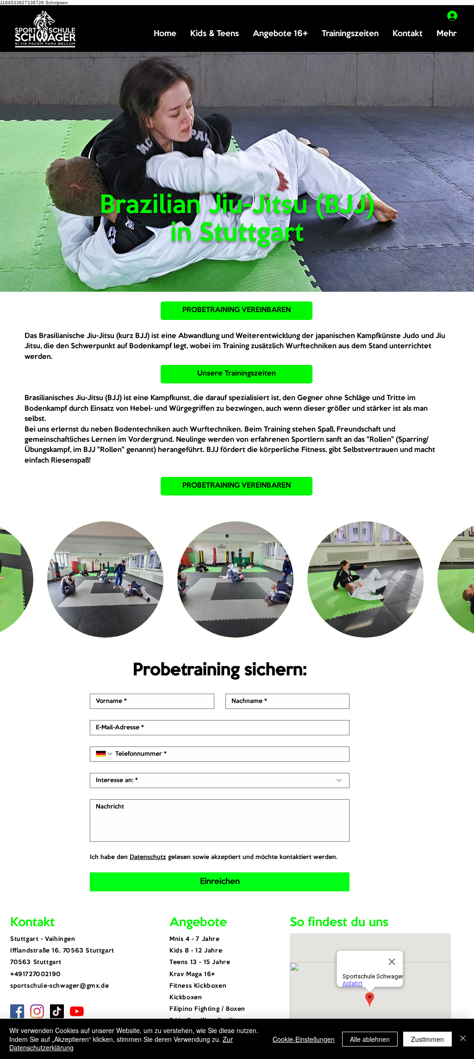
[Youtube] (77, 1011)
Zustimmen (427, 1039)
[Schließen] (462, 1039)
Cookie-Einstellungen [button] (304, 1039)
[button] (214, 34)
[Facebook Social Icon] (17, 1011)
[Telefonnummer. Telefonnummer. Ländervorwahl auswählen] (104, 754)
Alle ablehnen (370, 1039)
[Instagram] (37, 1011)
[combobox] (219, 780)
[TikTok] (57, 1011)
